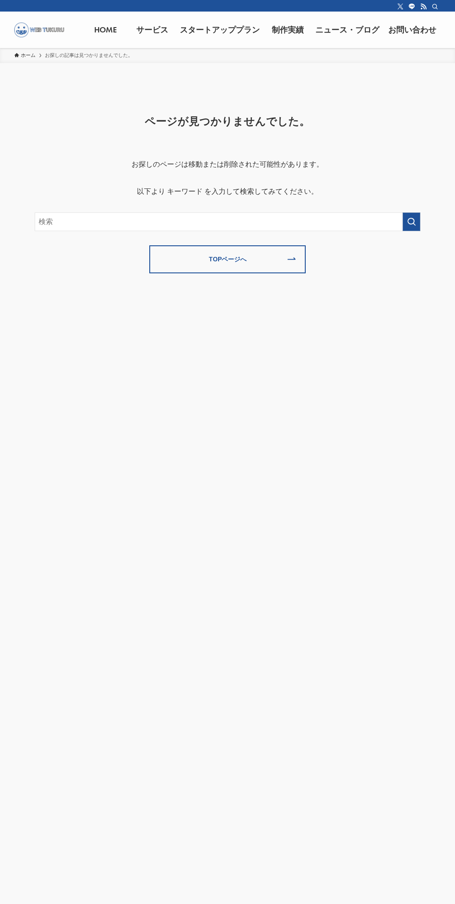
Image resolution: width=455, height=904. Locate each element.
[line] (412, 7)
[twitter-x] (400, 7)
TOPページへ (228, 259)
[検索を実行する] (411, 221)
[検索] (435, 7)
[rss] (423, 7)
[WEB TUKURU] (39, 30)
